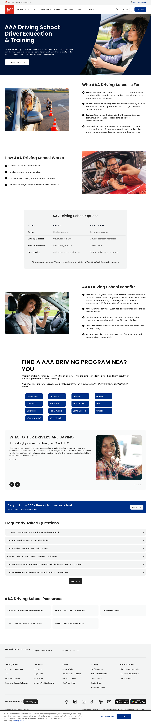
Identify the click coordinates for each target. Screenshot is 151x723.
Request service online (43, 650)
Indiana (76, 396)
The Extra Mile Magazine (130, 669)
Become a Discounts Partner (16, 683)
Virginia (99, 411)
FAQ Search (38, 674)
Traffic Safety (97, 669)
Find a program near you (17, 62)
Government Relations (72, 674)
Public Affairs (68, 669)
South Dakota (79, 411)
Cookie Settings (141, 710)
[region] (75, 716)
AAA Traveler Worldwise (129, 674)
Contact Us (38, 669)
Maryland (54, 403)
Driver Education (98, 687)
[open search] (117, 9)
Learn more (136, 507)
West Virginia (56, 418)
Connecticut (32, 396)
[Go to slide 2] (136, 484)
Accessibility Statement (111, 710)
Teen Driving (96, 678)
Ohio (98, 403)
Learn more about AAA (14, 669)
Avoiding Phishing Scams (44, 683)
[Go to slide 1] (134, 484)
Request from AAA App (72, 650)
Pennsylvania (56, 411)
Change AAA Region (127, 710)
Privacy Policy (86, 710)
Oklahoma (31, 411)
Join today (29, 702)
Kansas (99, 396)
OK (124, 716)
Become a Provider (12, 678)
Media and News (69, 678)
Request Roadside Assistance (19, 2)
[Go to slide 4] (140, 484)
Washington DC (34, 418)
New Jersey (78, 403)
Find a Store (38, 678)
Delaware (54, 396)
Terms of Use (96, 710)
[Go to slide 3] (138, 484)
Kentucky (31, 403)
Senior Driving (96, 683)
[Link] (66, 701)
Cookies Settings (107, 716)
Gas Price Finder (69, 683)
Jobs (6, 674)
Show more (75, 581)
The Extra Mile (126, 678)
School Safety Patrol (99, 674)
